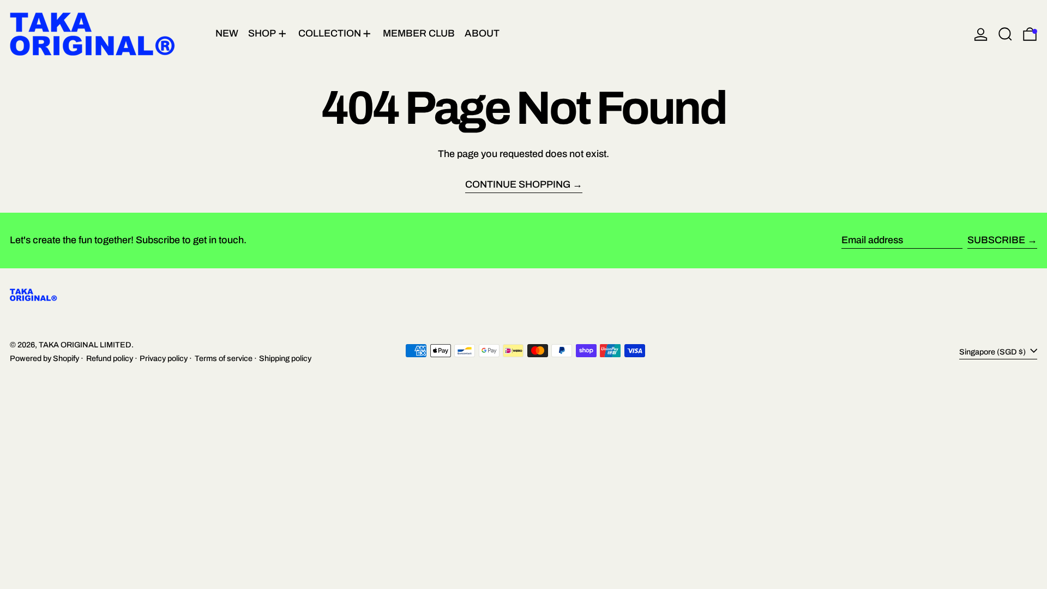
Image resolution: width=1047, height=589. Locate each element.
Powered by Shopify (44, 358)
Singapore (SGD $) (993, 351)
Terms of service (223, 358)
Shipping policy (285, 358)
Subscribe (996, 240)
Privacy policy (164, 358)
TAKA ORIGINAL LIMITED (85, 344)
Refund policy (109, 358)
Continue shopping (517, 184)
